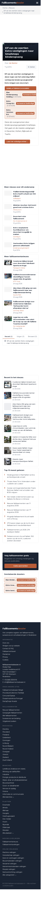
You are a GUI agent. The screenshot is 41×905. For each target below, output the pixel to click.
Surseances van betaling (11, 718)
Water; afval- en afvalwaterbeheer (15, 780)
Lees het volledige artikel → (17, 141)
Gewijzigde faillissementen (12, 713)
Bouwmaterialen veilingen (12, 861)
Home (5, 8)
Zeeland (6, 757)
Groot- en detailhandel (11, 786)
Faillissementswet (9, 651)
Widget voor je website (11, 646)
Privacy (5, 657)
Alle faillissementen (10, 716)
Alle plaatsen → (8, 833)
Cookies (5, 660)
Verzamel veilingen (10, 864)
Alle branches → (8, 797)
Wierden (6, 830)
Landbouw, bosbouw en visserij (14, 769)
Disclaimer (6, 654)
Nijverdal (6, 825)
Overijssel (6, 752)
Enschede (6, 805)
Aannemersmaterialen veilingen (14, 866)
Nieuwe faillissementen (11, 710)
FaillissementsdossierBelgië (13, 690)
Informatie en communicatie (13, 794)
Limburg (6, 743)
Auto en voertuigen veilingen (13, 858)
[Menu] (37, 3)
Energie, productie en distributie (14, 777)
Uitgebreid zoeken (9, 721)
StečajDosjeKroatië (10, 701)
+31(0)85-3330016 (10, 680)
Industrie (6, 774)
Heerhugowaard (9, 816)
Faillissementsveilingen (11, 844)
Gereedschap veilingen (11, 855)
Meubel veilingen (9, 869)
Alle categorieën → (9, 875)
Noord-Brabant (8, 746)
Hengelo (6, 813)
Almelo (5, 808)
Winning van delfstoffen (11, 772)
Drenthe (6, 729)
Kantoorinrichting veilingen (12, 872)
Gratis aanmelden (20, 566)
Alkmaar (6, 810)
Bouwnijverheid (8, 783)
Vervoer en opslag (9, 788)
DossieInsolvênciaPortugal (12, 698)
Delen (32, 67)
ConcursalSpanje (9, 696)
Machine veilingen (9, 852)
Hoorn (5, 822)
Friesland (6, 735)
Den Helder (7, 819)
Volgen (20, 336)
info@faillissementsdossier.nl (14, 682)
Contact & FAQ (8, 648)
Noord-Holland (8, 749)
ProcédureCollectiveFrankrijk (13, 693)
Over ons (6, 643)
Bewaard (32, 336)
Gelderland (6, 737)
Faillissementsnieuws (10, 842)
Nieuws (12, 8)
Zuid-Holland (7, 760)
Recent (8, 336)
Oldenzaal (6, 827)
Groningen (6, 740)
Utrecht (5, 754)
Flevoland (6, 732)
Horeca (5, 791)
